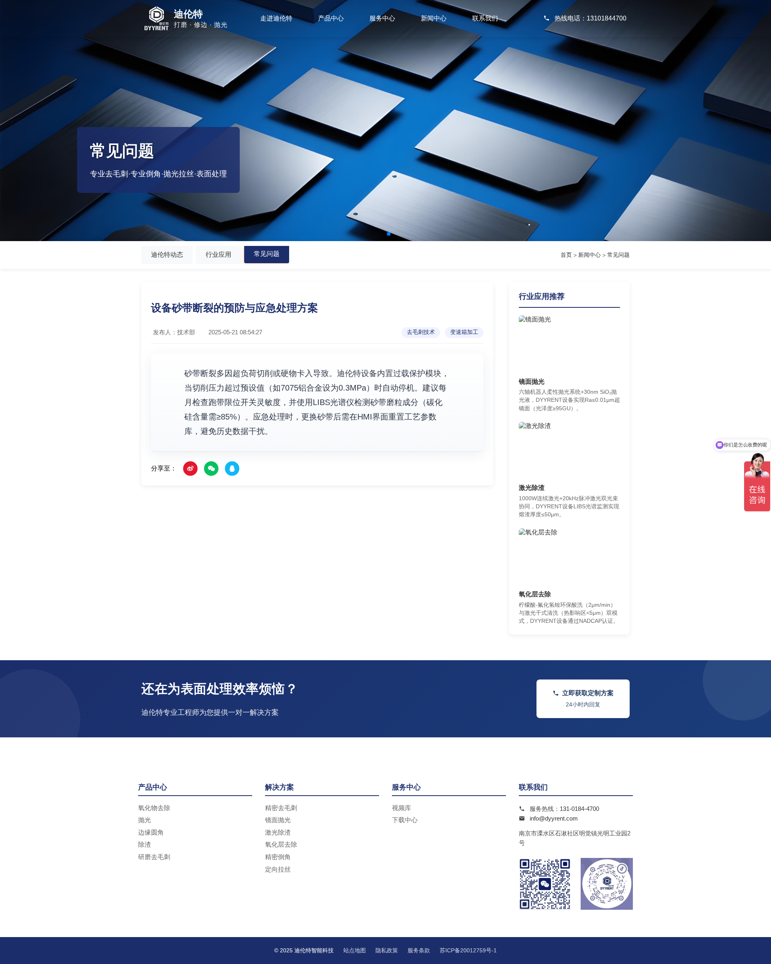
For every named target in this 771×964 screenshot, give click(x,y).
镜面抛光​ (278, 820)
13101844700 (606, 18)
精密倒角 (278, 856)
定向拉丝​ (278, 869)
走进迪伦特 (276, 18)
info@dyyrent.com (554, 818)
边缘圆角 (151, 832)
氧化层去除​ (281, 844)
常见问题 (266, 253)
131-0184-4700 (579, 808)
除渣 (144, 844)
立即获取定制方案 (588, 699)
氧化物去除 (154, 807)
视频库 (401, 807)
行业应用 (218, 254)
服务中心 (382, 18)
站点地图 (354, 950)
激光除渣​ (278, 832)
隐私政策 (386, 950)
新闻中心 (434, 18)
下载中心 (405, 820)
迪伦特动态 (167, 254)
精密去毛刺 (281, 807)
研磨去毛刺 (154, 856)
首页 (566, 255)
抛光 (144, 820)
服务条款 (419, 950)
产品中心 (331, 18)
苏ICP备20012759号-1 (468, 950)
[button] (382, 233)
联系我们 (485, 18)
